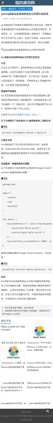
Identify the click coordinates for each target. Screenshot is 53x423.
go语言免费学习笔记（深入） (24, 115)
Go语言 (22, 9)
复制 (5, 127)
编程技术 (12, 9)
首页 (4, 9)
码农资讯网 (26, 412)
